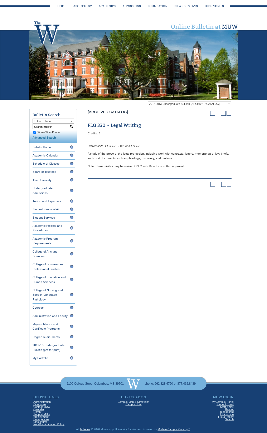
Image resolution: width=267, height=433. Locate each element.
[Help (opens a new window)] (229, 113)
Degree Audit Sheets (46, 337)
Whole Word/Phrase (49, 132)
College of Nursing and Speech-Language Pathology (48, 294)
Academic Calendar (45, 155)
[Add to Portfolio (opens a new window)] (212, 113)
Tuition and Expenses (47, 201)
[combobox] (189, 103)
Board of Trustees (44, 171)
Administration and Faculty (50, 316)
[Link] (51, 31)
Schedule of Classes (46, 163)
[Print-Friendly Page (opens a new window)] (223, 113)
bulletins (85, 429)
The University (42, 180)
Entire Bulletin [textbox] (42, 121)
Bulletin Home (42, 147)
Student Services (44, 217)
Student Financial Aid (46, 209)
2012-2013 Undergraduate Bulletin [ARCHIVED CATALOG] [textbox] (184, 103)
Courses (38, 307)
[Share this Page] (218, 113)
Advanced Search (44, 137)
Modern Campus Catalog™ (174, 429)
